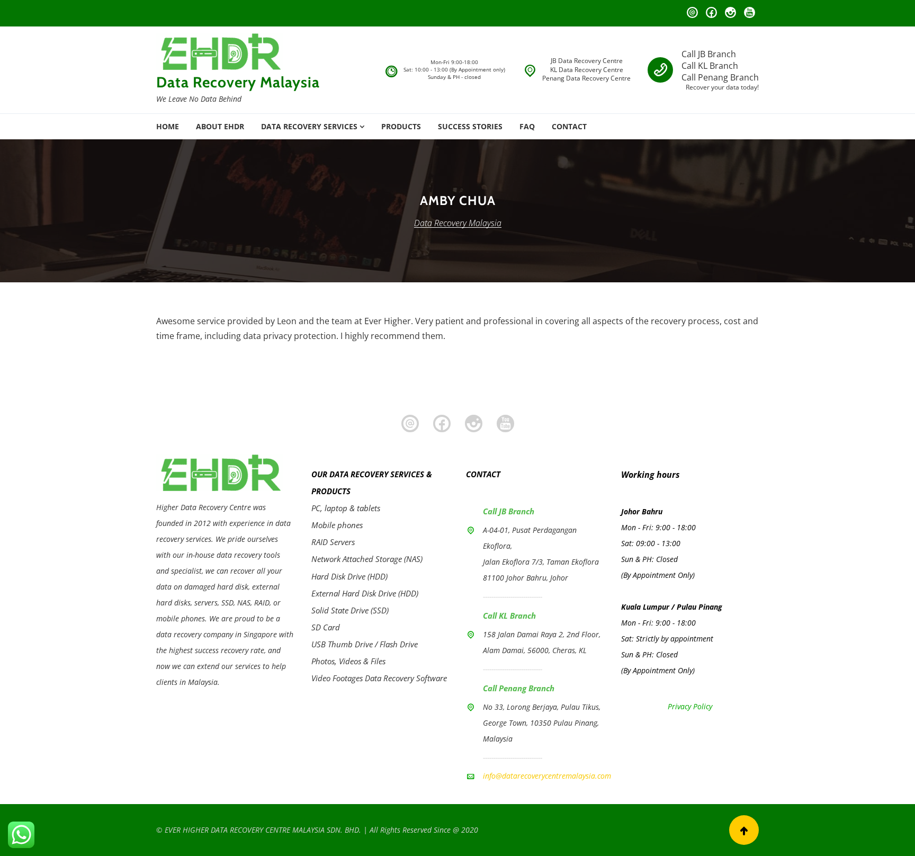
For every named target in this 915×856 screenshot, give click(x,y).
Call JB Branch (708, 54)
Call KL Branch (709, 66)
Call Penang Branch (720, 77)
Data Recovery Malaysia (238, 82)
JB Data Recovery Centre (587, 60)
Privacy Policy (690, 706)
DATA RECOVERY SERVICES (309, 126)
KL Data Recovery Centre (586, 69)
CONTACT (569, 126)
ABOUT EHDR (220, 126)
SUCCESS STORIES (470, 126)
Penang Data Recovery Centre (586, 78)
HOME (167, 126)
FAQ (527, 126)
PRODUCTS (401, 126)
